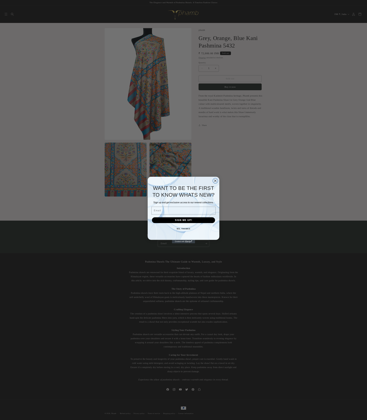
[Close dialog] (215, 180)
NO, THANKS (183, 229)
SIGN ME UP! (183, 220)
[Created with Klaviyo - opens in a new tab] (183, 241)
